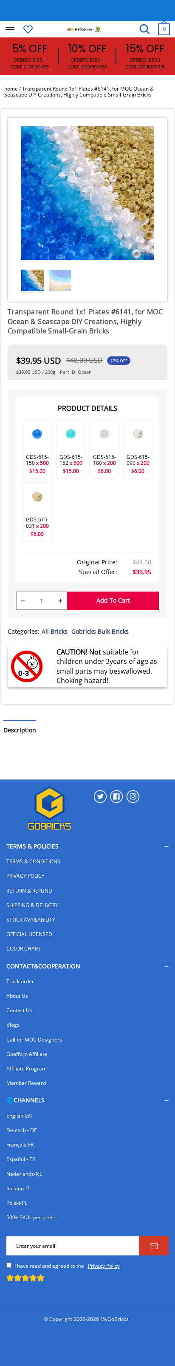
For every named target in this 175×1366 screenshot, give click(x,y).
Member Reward (26, 1083)
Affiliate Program (26, 1068)
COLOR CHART (23, 948)
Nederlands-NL (24, 1174)
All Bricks (55, 631)
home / (13, 88)
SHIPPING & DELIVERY (32, 905)
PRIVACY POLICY (25, 875)
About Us (17, 995)
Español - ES (20, 1159)
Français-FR (20, 1144)
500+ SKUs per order (31, 1217)
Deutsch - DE (21, 1130)
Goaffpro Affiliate (26, 1054)
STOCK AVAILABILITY (30, 919)
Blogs (13, 1024)
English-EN (19, 1115)
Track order (20, 981)
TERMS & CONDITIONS (33, 861)
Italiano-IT (18, 1188)
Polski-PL (16, 1203)
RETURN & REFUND (29, 890)
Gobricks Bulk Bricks (100, 631)
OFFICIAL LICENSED (29, 934)
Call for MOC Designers (34, 1039)
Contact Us (19, 1010)
